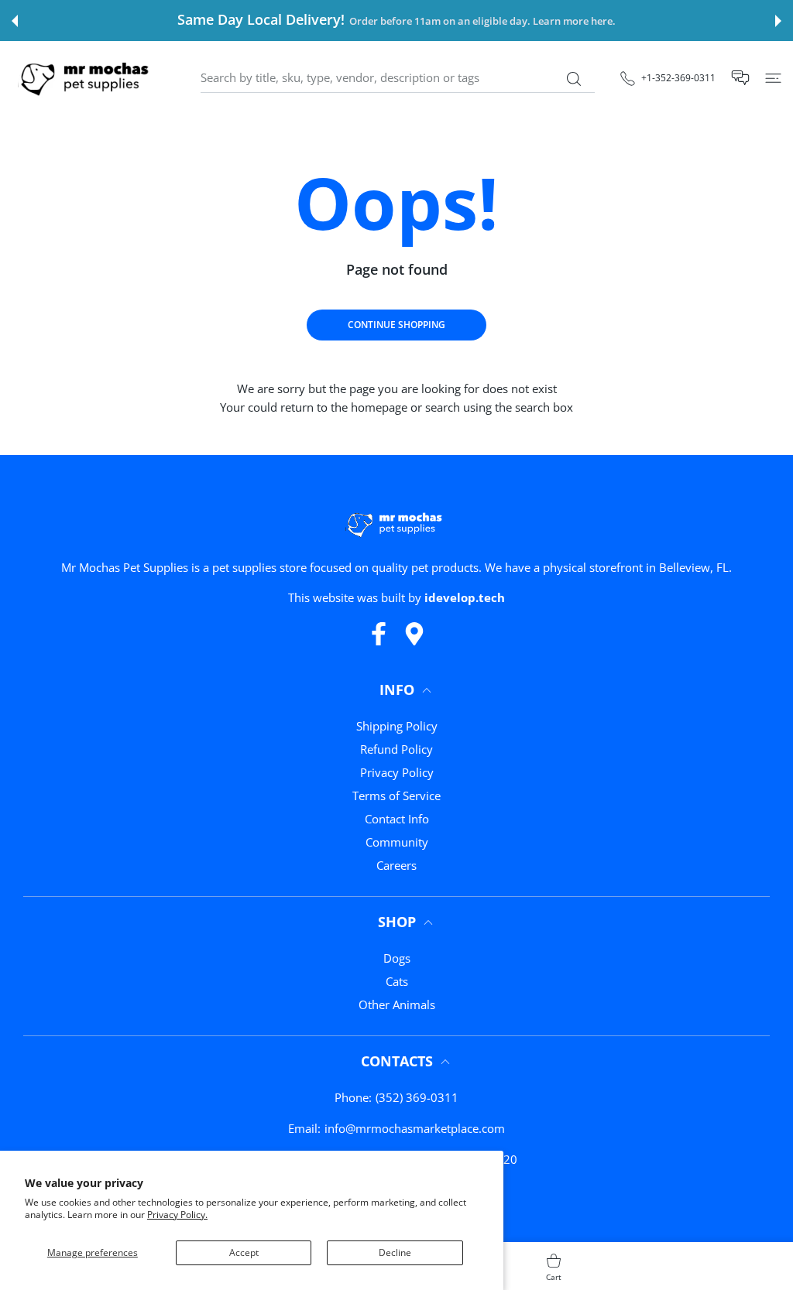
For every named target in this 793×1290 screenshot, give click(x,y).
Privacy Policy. (177, 1214)
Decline (395, 1252)
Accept (244, 1252)
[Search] (573, 78)
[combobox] (398, 78)
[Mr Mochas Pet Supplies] (87, 78)
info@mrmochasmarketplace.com (414, 1128)
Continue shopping (396, 324)
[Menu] (773, 77)
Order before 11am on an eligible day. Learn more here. (482, 21)
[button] (15, 21)
